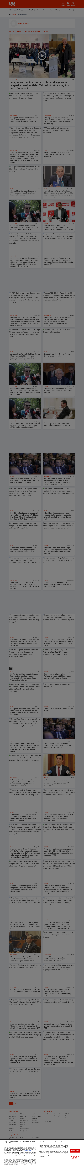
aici (29, 1160)
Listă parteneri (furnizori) (44, 1158)
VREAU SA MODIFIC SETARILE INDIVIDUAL (75, 1158)
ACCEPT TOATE (75, 1151)
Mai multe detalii (27, 1150)
